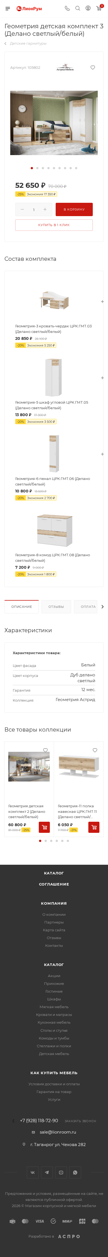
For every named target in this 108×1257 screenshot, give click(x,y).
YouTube (61, 1172)
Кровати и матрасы (54, 1014)
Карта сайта (54, 930)
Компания (54, 903)
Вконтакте (33, 1172)
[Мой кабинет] (88, 8)
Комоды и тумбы (54, 1038)
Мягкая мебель (54, 1007)
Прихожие (54, 983)
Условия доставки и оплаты (54, 1084)
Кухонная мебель (54, 1022)
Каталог (54, 873)
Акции (54, 975)
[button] (32, 168)
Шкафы (54, 999)
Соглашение (54, 884)
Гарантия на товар (54, 1091)
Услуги (54, 1099)
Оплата (88, 607)
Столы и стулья (54, 1030)
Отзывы (56, 607)
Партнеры (54, 922)
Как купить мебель (54, 1073)
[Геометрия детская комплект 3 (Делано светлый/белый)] (54, 122)
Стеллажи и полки (54, 1046)
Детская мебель (54, 1053)
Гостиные (54, 991)
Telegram (47, 1172)
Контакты (54, 945)
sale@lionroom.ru (58, 1132)
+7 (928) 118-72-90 (39, 1121)
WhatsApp (75, 1172)
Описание (21, 607)
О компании (54, 914)
